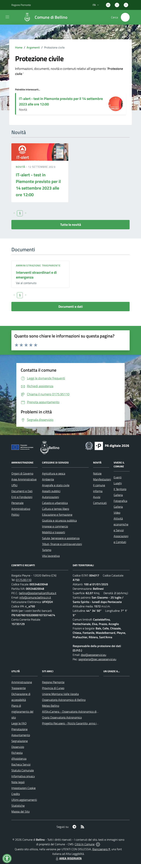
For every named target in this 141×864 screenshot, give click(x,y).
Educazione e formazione (57, 514)
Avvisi (96, 497)
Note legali (18, 782)
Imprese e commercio (55, 526)
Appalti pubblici (51, 491)
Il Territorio (120, 489)
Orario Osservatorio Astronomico (62, 717)
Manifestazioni (102, 479)
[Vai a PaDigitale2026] (107, 445)
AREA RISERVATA (70, 858)
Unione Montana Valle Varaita (60, 694)
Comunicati (100, 503)
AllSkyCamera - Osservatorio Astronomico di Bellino (74, 711)
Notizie (97, 473)
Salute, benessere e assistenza (60, 538)
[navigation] (7, 17)
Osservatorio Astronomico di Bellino (64, 700)
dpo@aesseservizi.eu (93, 655)
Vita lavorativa (51, 556)
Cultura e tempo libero (55, 508)
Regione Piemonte (21, 5)
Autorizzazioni (50, 497)
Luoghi (118, 483)
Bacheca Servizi (20, 764)
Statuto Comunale (22, 770)
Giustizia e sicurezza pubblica (59, 520)
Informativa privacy (23, 776)
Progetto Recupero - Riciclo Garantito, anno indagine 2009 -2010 (82, 723)
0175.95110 (23, 580)
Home (18, 47)
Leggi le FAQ (19, 723)
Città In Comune (85, 844)
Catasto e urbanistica (55, 503)
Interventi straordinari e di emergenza (36, 275)
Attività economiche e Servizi (121, 524)
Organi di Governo (22, 473)
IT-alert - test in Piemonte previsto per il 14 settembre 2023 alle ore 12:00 (61, 101)
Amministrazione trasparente (38, 265)
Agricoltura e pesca (53, 473)
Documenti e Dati (21, 491)
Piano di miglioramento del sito (22, 711)
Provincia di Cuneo (53, 688)
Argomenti (33, 47)
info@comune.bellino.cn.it (35, 597)
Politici (15, 514)
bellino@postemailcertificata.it (37, 593)
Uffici (14, 485)
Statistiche (18, 805)
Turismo (46, 550)
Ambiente (48, 479)
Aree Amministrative (24, 479)
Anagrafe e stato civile (55, 485)
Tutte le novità (70, 224)
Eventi (118, 477)
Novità (21, 167)
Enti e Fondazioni (21, 497)
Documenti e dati (70, 306)
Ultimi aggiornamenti (24, 799)
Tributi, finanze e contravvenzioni (62, 544)
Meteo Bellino (50, 705)
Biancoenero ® (101, 849)
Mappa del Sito (20, 811)
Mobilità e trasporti (53, 532)
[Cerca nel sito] (125, 17)
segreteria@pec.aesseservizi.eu (97, 659)
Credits (15, 794)
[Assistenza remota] (97, 844)
